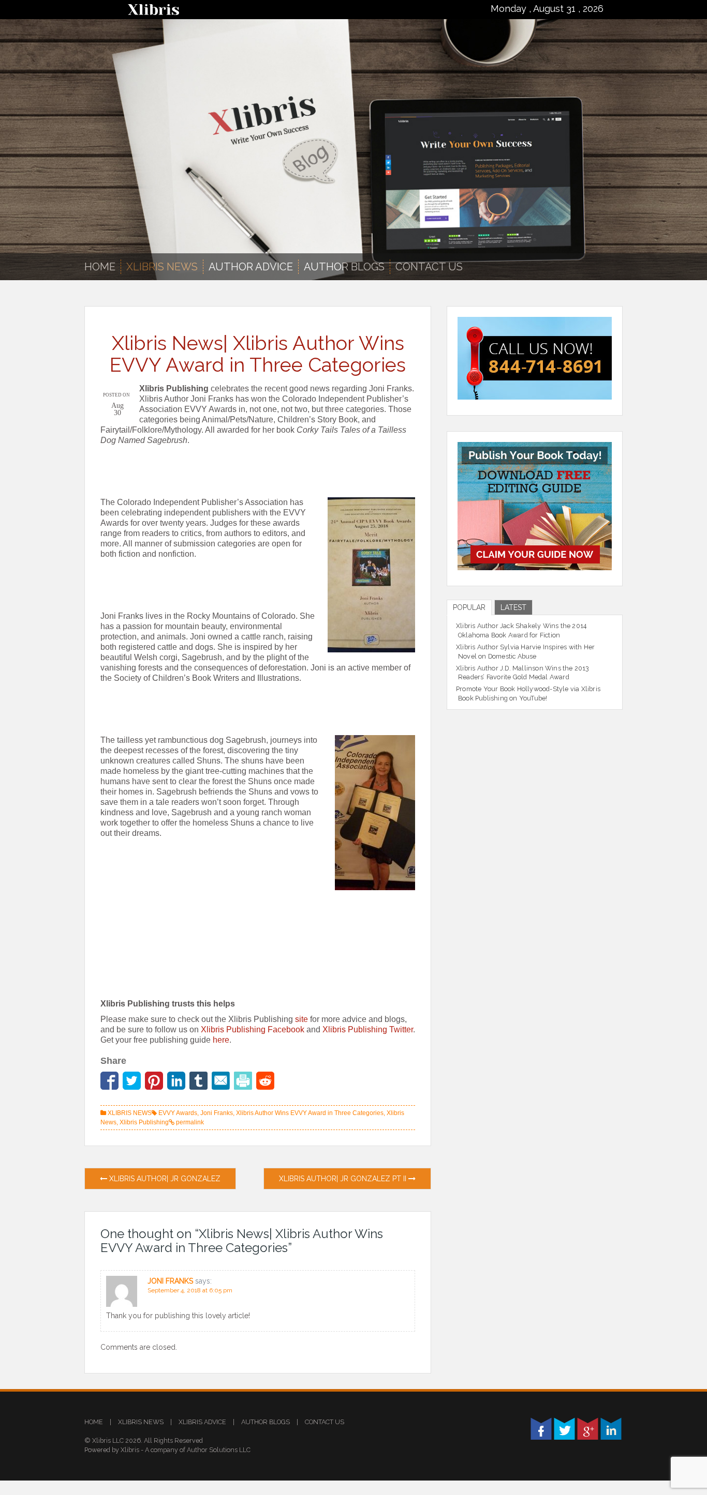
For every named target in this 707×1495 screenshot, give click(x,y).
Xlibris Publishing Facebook (252, 1029)
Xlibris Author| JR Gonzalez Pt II (343, 1178)
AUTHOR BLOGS (344, 267)
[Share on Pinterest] (154, 1081)
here (221, 1039)
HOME (93, 1422)
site (301, 1019)
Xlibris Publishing (144, 1122)
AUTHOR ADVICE (251, 267)
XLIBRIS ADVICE (202, 1422)
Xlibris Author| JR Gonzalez (163, 1178)
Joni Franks (216, 1113)
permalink (189, 1122)
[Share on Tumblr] (198, 1081)
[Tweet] (132, 1081)
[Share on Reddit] (265, 1081)
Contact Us (429, 267)
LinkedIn (611, 1428)
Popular (469, 607)
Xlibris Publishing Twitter (367, 1029)
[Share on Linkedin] (176, 1081)
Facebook (541, 1428)
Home (99, 267)
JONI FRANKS (170, 1281)
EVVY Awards (177, 1113)
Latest (513, 607)
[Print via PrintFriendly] (243, 1081)
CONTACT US (324, 1422)
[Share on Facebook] (109, 1081)
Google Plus (587, 1428)
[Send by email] (221, 1081)
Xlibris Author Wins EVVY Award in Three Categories (310, 1113)
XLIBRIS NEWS (162, 267)
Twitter (564, 1428)
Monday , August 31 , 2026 (547, 8)
